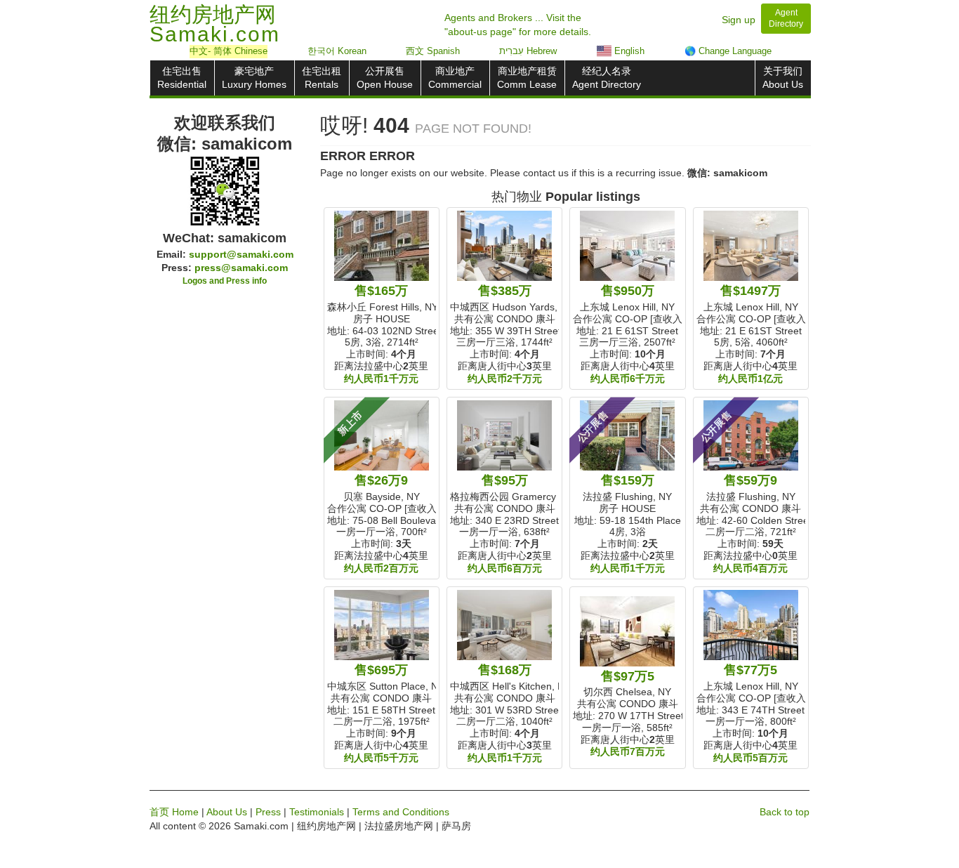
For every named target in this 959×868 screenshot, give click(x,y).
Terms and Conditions (400, 811)
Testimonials (316, 811)
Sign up (738, 19)
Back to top (784, 811)
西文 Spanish (433, 51)
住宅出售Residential (181, 77)
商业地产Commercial (455, 77)
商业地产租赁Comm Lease (527, 77)
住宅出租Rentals (321, 77)
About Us (226, 811)
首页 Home (174, 811)
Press (268, 811)
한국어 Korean (336, 51)
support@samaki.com (241, 254)
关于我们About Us (782, 77)
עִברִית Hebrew (528, 51)
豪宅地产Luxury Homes (254, 77)
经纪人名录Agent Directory (606, 77)
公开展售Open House (385, 77)
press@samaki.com (241, 267)
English (627, 51)
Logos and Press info (225, 281)
